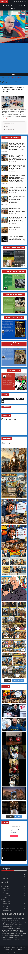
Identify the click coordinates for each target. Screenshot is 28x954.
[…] (6, 118)
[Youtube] (24, 5)
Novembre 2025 (7, 895)
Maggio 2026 (6, 890)
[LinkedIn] (8, 5)
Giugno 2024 (6, 906)
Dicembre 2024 (6, 903)
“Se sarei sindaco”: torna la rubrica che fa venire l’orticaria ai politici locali (17, 189)
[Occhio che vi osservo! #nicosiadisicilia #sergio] (14, 588)
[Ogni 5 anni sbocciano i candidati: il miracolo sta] (14, 614)
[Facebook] (3, 5)
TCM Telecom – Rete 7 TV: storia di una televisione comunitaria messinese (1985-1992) (17, 239)
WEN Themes (18, 952)
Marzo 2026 (6, 893)
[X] (22, 5)
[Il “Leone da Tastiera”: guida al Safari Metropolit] (14, 511)
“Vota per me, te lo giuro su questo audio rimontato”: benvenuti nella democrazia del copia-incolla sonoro (17, 179)
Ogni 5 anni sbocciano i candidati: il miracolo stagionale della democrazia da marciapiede (17, 199)
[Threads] (14, 5)
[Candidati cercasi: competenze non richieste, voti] (14, 639)
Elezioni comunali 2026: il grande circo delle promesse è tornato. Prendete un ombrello (17, 220)
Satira (6, 126)
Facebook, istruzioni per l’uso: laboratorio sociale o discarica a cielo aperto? (17, 168)
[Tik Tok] (16, 5)
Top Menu (14, 9)
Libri (4, 873)
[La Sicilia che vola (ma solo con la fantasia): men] (14, 485)
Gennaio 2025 (6, 901)
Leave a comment (9, 123)
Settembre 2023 (7, 910)
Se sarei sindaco (14, 227)
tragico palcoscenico (16, 131)
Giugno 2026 (6, 888)
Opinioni (5, 874)
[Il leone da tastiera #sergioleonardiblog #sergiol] (14, 537)
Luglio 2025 (6, 897)
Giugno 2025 (6, 899)
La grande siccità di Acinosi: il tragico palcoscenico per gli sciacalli (12, 89)
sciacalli (9, 131)
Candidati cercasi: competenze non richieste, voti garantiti (17, 210)
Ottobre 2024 (6, 905)
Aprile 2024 (5, 908)
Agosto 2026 (6, 886)
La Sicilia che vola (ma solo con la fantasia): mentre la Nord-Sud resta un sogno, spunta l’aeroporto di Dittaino (17, 146)
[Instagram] (6, 5)
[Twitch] (19, 5)
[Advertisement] (14, 58)
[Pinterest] (11, 5)
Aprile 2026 (5, 892)
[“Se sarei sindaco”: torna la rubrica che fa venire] (14, 562)
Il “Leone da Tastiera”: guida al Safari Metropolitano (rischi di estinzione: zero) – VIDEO (17, 157)
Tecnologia (5, 878)
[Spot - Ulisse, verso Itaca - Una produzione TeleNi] (14, 460)
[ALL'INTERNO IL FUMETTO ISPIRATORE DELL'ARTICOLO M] (14, 665)
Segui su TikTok (14, 835)
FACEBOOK (6, 407)
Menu (14, 74)
